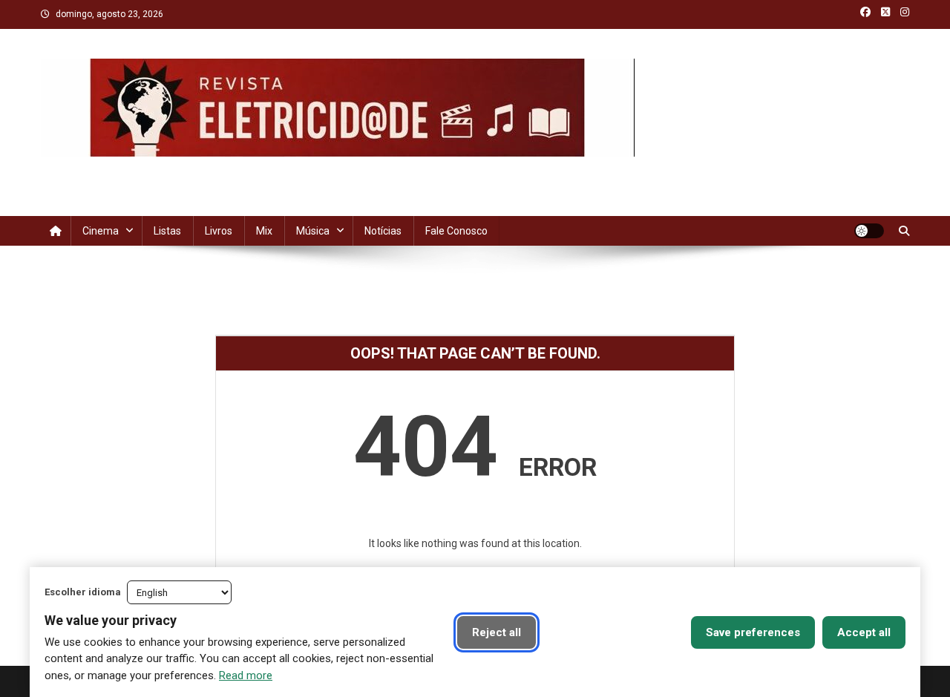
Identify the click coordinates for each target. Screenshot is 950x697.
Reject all (496, 632)
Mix (264, 231)
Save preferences (753, 632)
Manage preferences (613, 632)
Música (313, 231)
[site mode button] (869, 230)
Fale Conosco (456, 231)
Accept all (864, 632)
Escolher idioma (83, 592)
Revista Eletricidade (147, 171)
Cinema (100, 231)
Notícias (383, 231)
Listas (167, 231)
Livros (218, 231)
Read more (245, 675)
